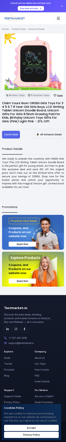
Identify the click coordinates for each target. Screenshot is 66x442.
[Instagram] (16, 329)
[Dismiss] (62, 6)
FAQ (37, 375)
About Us (40, 357)
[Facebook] (24, 329)
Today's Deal (19, 29)
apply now (22, 244)
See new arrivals (29, 8)
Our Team (40, 363)
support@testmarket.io (21, 343)
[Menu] (58, 18)
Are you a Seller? (44, 396)
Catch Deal (11, 134)
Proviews (9, 369)
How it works (42, 369)
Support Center (12, 396)
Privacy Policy (12, 402)
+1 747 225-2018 (17, 338)
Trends (8, 363)
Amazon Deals (36, 29)
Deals (7, 357)
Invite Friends (42, 381)
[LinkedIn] (7, 329)
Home (5, 29)
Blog (6, 375)
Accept (31, 428)
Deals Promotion (44, 402)
